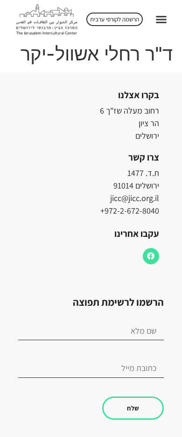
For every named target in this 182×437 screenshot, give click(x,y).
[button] (161, 19)
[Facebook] (151, 256)
